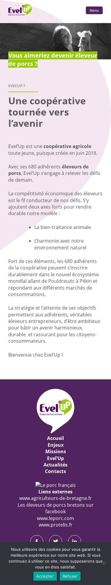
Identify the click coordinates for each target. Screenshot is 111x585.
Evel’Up (55, 458)
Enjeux (56, 445)
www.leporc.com (55, 518)
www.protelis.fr (56, 524)
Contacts (55, 471)
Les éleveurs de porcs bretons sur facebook (56, 508)
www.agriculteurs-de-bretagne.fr (55, 498)
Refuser (70, 576)
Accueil (55, 438)
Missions (55, 451)
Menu (94, 11)
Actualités (55, 465)
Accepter (45, 576)
